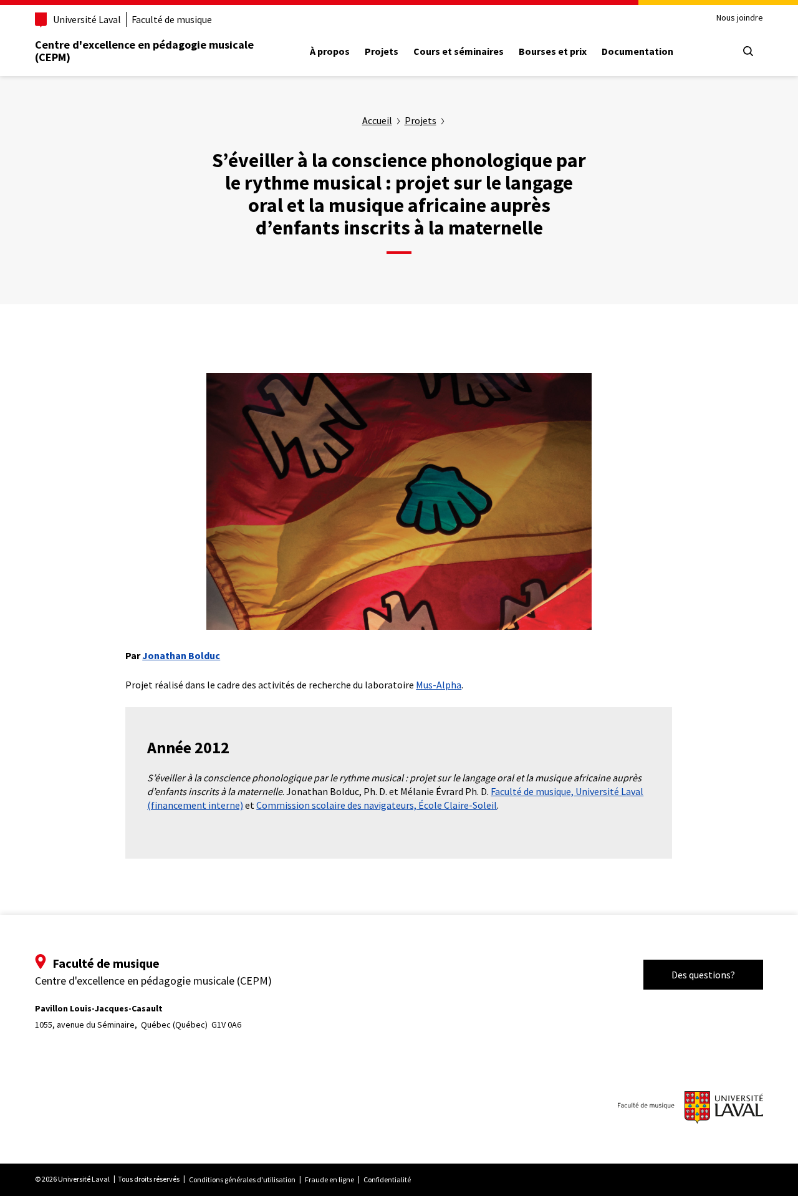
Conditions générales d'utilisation (242, 1179)
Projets (381, 51)
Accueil (377, 120)
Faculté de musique (172, 19)
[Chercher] (748, 51)
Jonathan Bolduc (181, 655)
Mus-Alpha (438, 684)
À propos (330, 51)
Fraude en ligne (329, 1179)
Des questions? (703, 974)
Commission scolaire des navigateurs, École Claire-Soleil (376, 805)
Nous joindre (739, 17)
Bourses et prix (553, 51)
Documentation (637, 51)
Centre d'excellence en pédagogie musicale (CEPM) (144, 50)
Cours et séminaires (458, 51)
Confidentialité (387, 1179)
